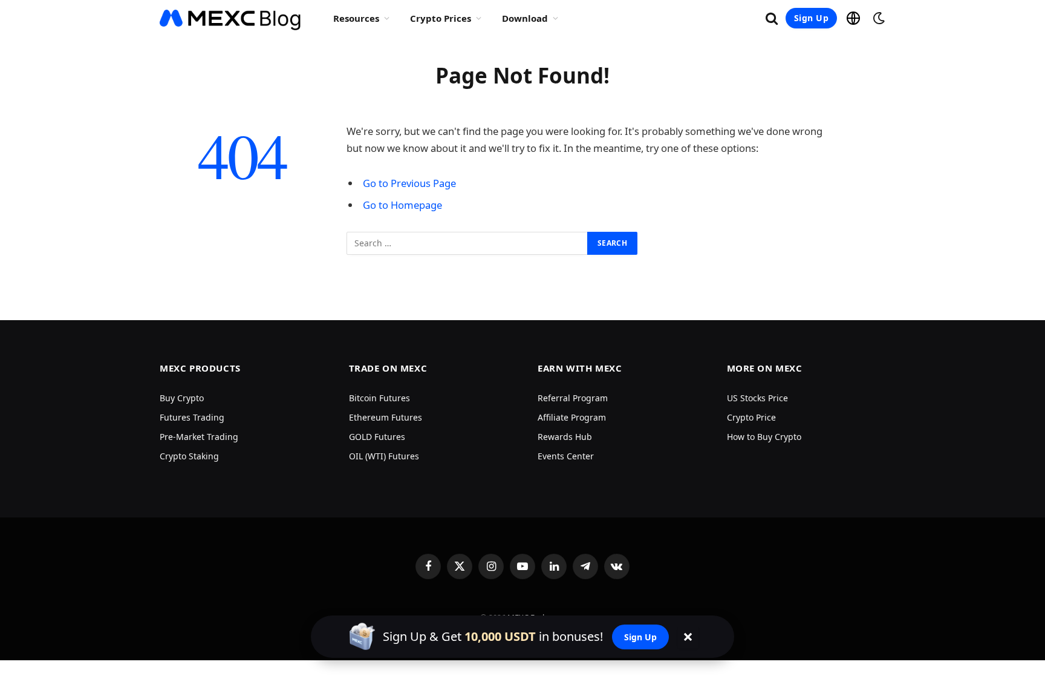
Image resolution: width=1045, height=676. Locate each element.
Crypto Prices (440, 18)
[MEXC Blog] (231, 18)
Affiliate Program (572, 417)
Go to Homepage (402, 205)
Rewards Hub (565, 436)
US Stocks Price (757, 398)
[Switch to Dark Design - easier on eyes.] (877, 18)
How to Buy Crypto (764, 436)
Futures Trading (192, 417)
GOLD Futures (377, 436)
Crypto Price (751, 417)
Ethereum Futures (385, 417)
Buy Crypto (182, 398)
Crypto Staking (189, 456)
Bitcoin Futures (379, 398)
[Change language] (853, 18)
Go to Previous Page (409, 183)
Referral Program (573, 398)
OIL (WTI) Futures (384, 456)
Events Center (566, 456)
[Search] (771, 18)
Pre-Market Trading (199, 436)
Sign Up (811, 18)
